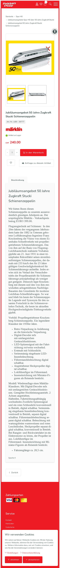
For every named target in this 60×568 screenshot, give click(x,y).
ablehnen (14, 559)
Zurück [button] (14, 472)
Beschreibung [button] (17, 180)
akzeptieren (33, 559)
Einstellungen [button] (12, 553)
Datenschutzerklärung (31, 553)
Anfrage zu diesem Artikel (38, 163)
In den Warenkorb (35, 152)
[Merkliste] (41, 4)
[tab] (17, 179)
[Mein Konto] (37, 4)
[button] (50, 4)
